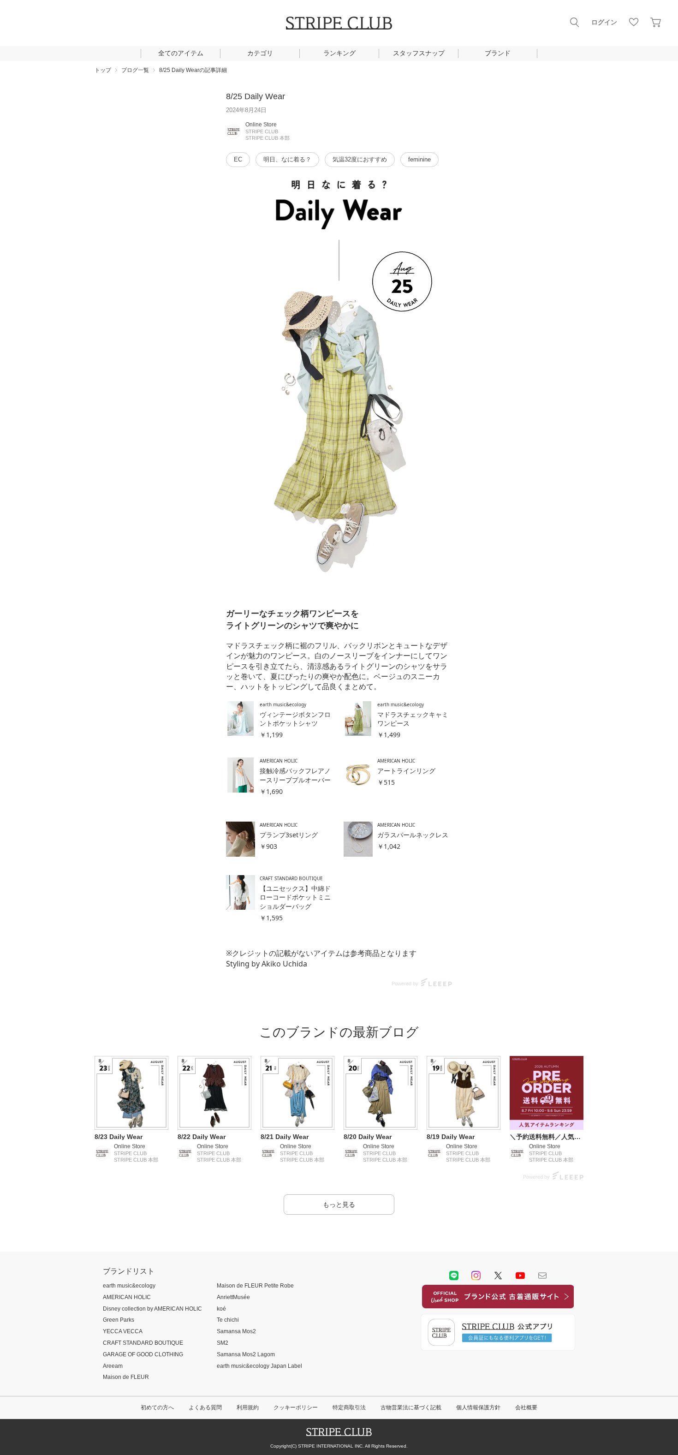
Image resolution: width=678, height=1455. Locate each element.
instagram (476, 1275)
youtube (520, 1275)
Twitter (498, 1275)
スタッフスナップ (419, 53)
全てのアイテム (180, 53)
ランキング (339, 53)
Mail (542, 1275)
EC (238, 159)
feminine (419, 159)
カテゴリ (260, 53)
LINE (454, 1275)
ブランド (498, 53)
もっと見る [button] (339, 1204)
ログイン (604, 22)
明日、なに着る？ (287, 159)
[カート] (655, 22)
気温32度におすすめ (360, 159)
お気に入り (633, 22)
